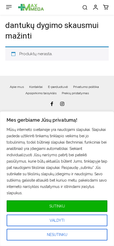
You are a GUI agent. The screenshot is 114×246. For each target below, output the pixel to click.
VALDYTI (57, 220)
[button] (84, 7)
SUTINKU (57, 206)
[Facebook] (51, 104)
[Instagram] (62, 104)
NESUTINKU (57, 235)
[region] (57, 178)
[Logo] (31, 7)
